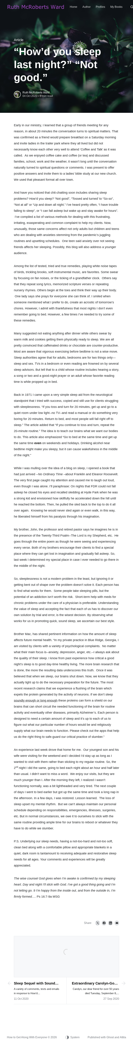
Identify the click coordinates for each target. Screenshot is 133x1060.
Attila (123, 1037)
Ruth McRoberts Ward (36, 92)
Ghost (110, 1037)
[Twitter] (97, 923)
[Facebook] (104, 923)
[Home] (36, 6)
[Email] (116, 923)
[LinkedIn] (110, 923)
